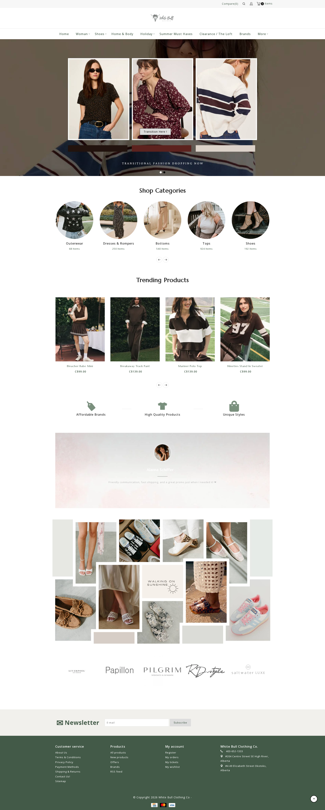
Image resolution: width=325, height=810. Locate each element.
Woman (82, 34)
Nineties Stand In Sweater (245, 366)
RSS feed (116, 771)
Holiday (146, 34)
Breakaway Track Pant (135, 366)
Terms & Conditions (68, 757)
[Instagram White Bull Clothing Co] (267, 723)
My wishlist (172, 767)
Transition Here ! (155, 131)
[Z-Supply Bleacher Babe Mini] (80, 329)
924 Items (165, 248)
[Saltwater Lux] (206, 670)
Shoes (99, 34)
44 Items (252, 248)
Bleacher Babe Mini (80, 366)
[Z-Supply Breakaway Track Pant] (135, 329)
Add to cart (67, 355)
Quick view (92, 355)
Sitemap (60, 781)
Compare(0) (230, 3)
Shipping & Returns (67, 771)
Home (64, 34)
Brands (245, 34)
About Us (61, 752)
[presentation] (159, 260)
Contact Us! (62, 776)
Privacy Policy (64, 762)
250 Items (77, 248)
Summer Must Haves (176, 34)
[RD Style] (163, 670)
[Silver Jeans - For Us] (249, 670)
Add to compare (84, 355)
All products (118, 752)
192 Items (209, 248)
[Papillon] (77, 670)
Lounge (253, 243)
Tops (165, 243)
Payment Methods (67, 767)
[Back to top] (313, 798)
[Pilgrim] (120, 670)
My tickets (171, 762)
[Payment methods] (154, 805)
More (262, 34)
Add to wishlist (76, 355)
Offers (114, 762)
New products (119, 757)
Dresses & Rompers (76, 243)
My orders (172, 757)
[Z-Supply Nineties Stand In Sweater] (245, 329)
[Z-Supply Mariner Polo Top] (190, 329)
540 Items (121, 248)
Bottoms (121, 243)
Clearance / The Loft (216, 34)
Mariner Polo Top (190, 366)
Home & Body (122, 34)
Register (170, 752)
